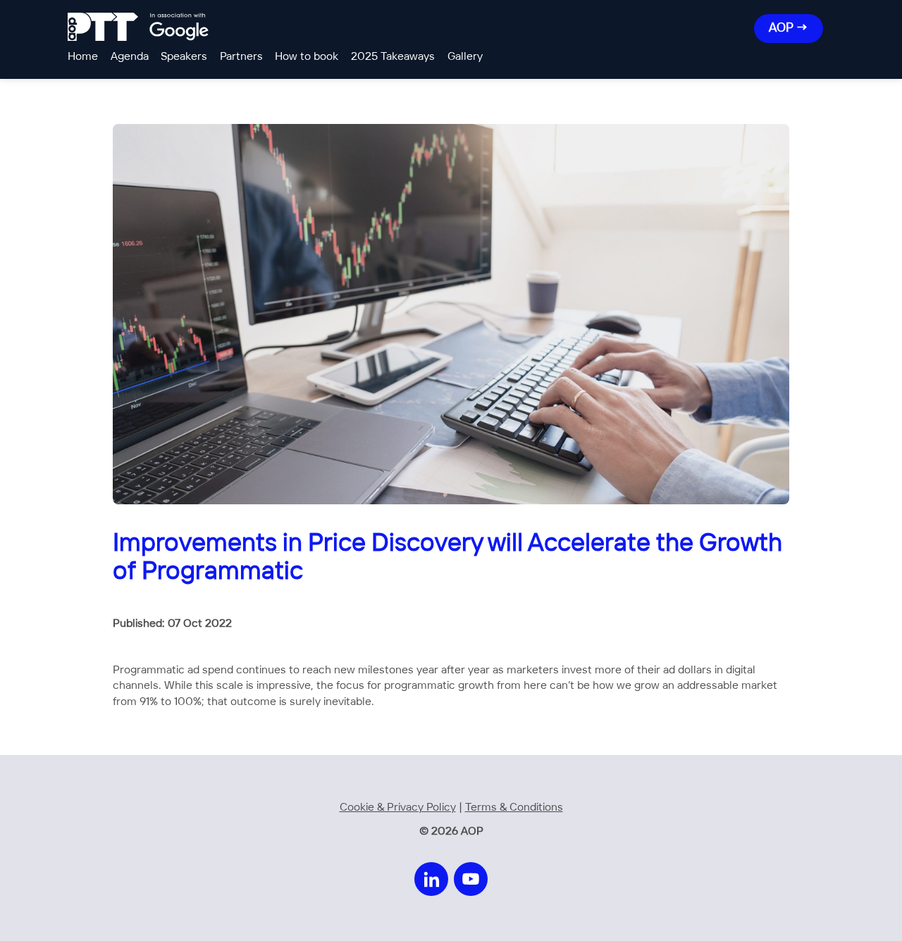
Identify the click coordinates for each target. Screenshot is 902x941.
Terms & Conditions (514, 807)
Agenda (130, 56)
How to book (306, 56)
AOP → (788, 28)
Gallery (465, 56)
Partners (241, 56)
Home (83, 56)
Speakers (184, 56)
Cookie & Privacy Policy (398, 807)
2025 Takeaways (393, 56)
